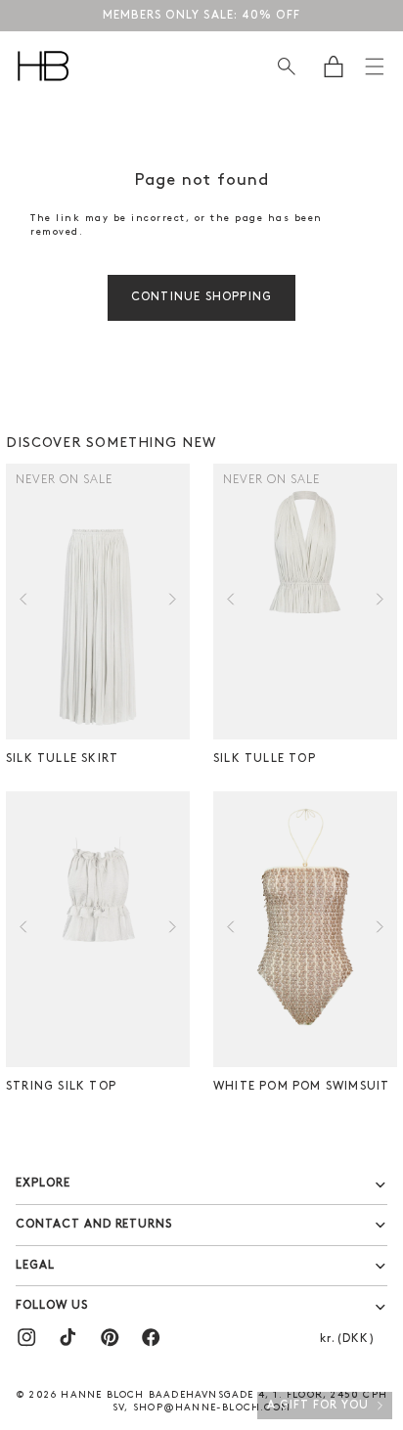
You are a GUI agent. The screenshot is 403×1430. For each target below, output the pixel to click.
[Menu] (374, 66)
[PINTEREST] (109, 1337)
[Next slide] (173, 601)
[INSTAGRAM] (26, 1337)
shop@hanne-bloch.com (212, 1408)
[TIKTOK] (67, 1337)
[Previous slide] (23, 601)
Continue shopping (201, 297)
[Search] (286, 66)
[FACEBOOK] (150, 1337)
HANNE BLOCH (102, 1395)
